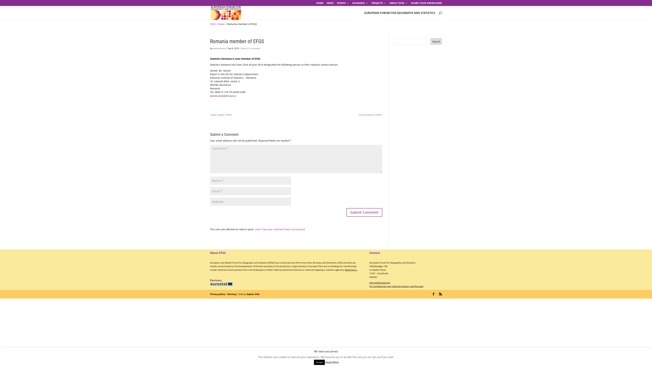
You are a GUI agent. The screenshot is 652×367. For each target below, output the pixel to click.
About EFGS (397, 3)
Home (319, 3)
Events (341, 3)
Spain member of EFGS (221, 114)
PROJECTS (377, 3)
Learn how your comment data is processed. (280, 229)
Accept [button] (319, 362)
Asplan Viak (253, 294)
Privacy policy (217, 294)
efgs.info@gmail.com (379, 282)
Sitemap (231, 294)
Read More (332, 362)
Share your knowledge (426, 3)
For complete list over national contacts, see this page (396, 286)
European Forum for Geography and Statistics (399, 13)
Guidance (358, 3)
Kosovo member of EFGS (370, 114)
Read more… (351, 269)
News (330, 3)
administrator (219, 48)
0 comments (254, 48)
